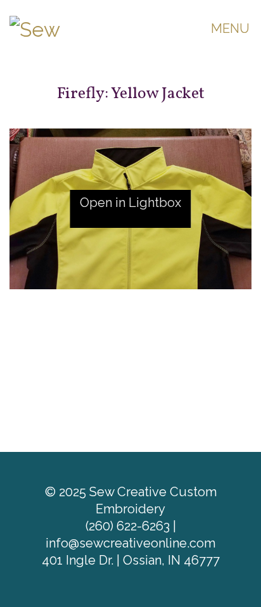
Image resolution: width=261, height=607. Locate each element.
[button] (231, 28)
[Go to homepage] (73, 28)
